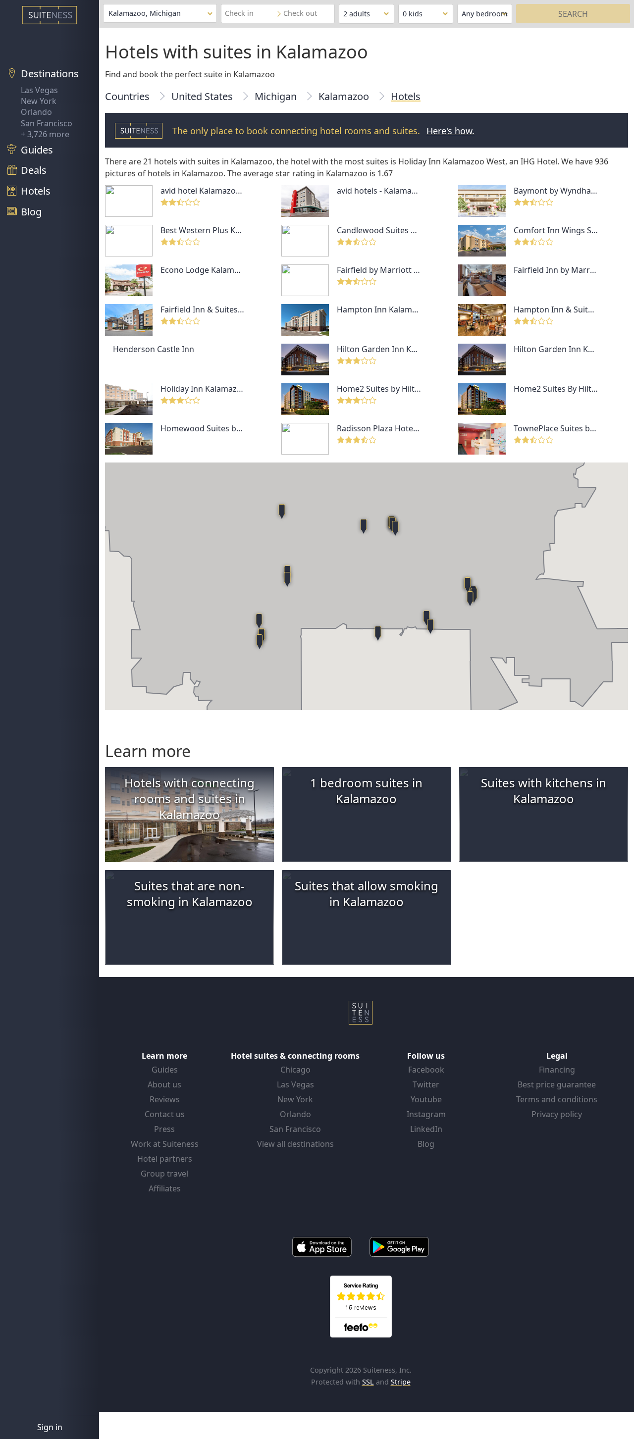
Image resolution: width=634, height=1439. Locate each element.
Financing (557, 1069)
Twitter (426, 1084)
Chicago (295, 1069)
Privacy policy (556, 1114)
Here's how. (450, 131)
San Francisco (46, 123)
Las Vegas (39, 90)
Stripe (401, 1382)
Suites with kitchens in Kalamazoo (543, 790)
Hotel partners (164, 1158)
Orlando (36, 111)
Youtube (426, 1099)
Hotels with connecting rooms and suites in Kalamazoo (189, 798)
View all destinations (295, 1143)
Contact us (165, 1114)
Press (164, 1129)
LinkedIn (426, 1129)
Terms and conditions (556, 1099)
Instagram (426, 1114)
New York (38, 101)
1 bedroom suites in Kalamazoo (366, 790)
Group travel (164, 1173)
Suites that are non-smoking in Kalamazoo (190, 893)
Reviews (165, 1099)
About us (164, 1084)
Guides (165, 1069)
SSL (368, 1382)
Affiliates (165, 1188)
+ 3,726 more (45, 134)
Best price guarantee (557, 1084)
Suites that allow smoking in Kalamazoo (366, 893)
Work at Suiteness (165, 1143)
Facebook (426, 1069)
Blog (426, 1143)
